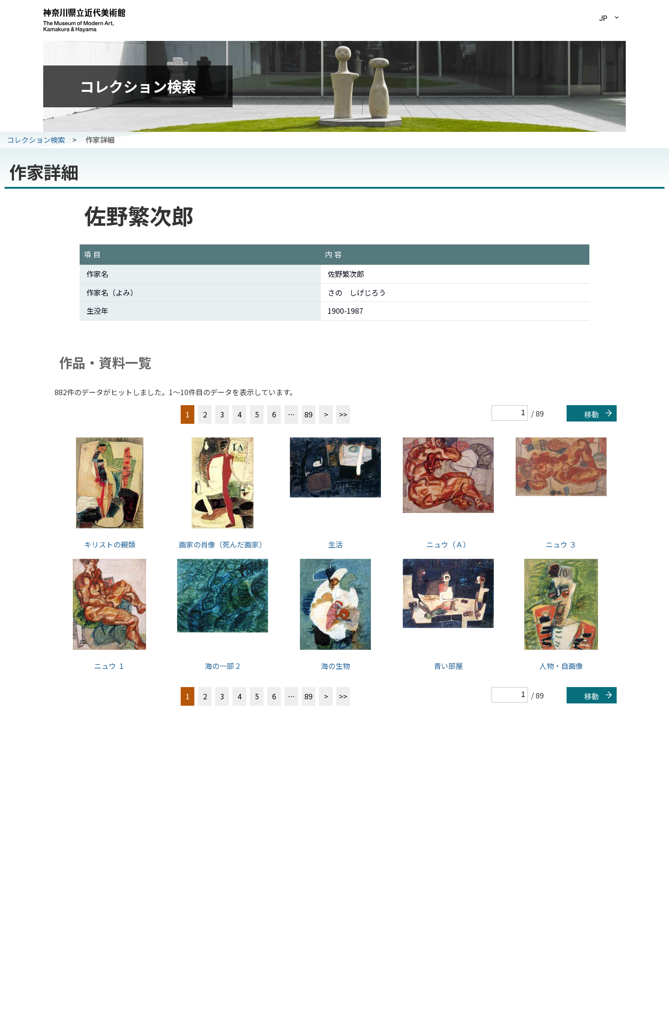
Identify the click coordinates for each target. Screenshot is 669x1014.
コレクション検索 (36, 139)
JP (603, 18)
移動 (591, 414)
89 (308, 414)
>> (343, 414)
